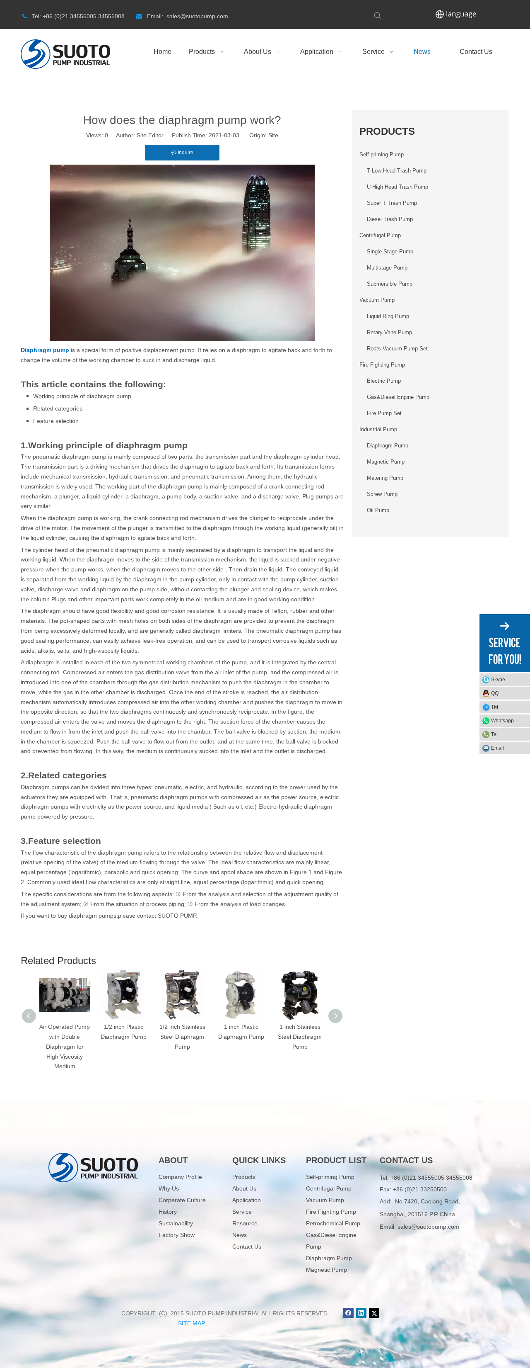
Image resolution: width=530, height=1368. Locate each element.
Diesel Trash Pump (390, 219)
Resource (245, 1223)
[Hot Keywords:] (377, 15)
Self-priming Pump (381, 154)
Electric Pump (384, 381)
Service (242, 1211)
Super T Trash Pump (392, 203)
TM (494, 707)
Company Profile (180, 1177)
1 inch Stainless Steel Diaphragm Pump (300, 1036)
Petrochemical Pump (333, 1223)
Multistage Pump (387, 268)
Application (246, 1200)
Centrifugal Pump (380, 235)
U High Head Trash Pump (397, 187)
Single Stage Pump (390, 251)
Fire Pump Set (384, 413)
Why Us (169, 1188)
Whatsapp (502, 721)
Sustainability (176, 1223)
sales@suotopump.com (428, 1226)
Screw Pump (382, 494)
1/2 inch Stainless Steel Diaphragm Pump (182, 1036)
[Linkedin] (361, 1313)
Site (273, 135)
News (239, 1235)
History (168, 1211)
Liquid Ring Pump (388, 316)
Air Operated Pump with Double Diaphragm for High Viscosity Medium (64, 1046)
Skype (498, 680)
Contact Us (246, 1246)
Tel (494, 734)
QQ (495, 693)
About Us (244, 1188)
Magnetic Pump (386, 462)
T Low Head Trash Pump (396, 171)
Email (497, 748)
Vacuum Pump (377, 300)
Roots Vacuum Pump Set (397, 348)
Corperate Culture (182, 1200)
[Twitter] (374, 1313)
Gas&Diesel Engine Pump (398, 397)
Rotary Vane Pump (389, 332)
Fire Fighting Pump (382, 365)
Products (243, 1177)
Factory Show (177, 1235)
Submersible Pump (389, 284)
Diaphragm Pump (387, 445)
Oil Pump (378, 510)
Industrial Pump (378, 429)
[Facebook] (348, 1313)
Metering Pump (385, 478)
